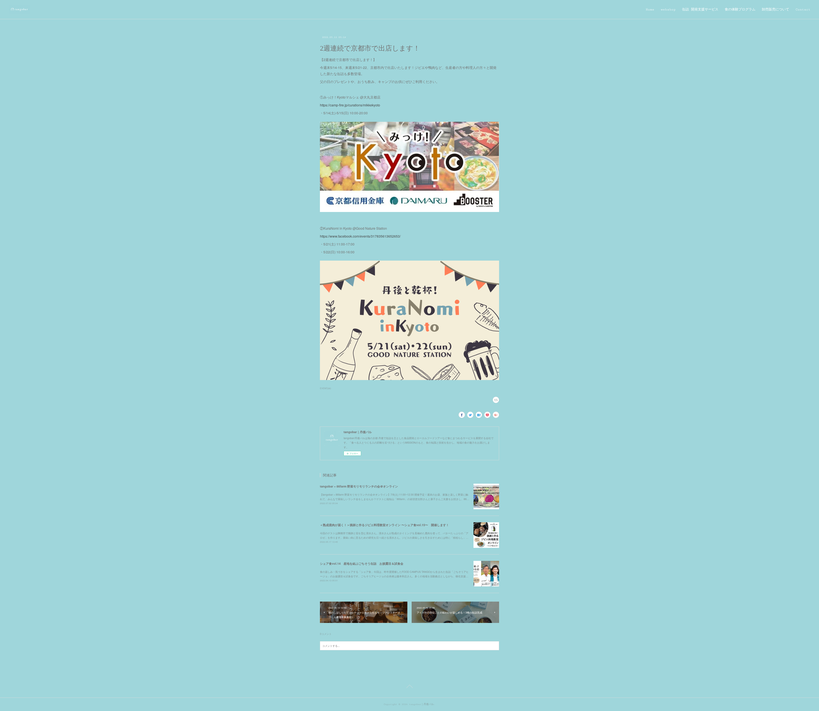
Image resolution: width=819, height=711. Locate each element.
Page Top (409, 687)
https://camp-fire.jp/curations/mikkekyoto (350, 105)
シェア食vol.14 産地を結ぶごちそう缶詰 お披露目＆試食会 (361, 563)
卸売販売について (775, 9)
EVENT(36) (325, 388)
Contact (803, 9)
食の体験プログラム (740, 9)
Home (650, 9)
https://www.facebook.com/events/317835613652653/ (360, 236)
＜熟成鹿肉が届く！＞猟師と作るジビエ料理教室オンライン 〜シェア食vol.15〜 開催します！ (384, 525)
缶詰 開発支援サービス (700, 9)
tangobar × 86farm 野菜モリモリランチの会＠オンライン (359, 486)
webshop (668, 9)
